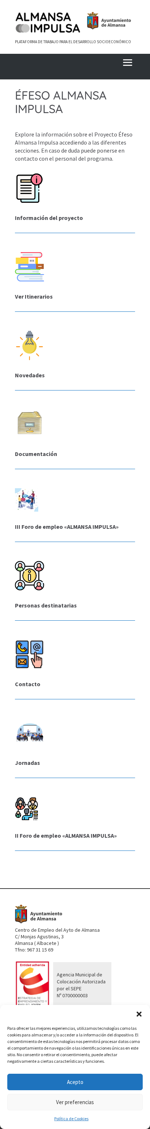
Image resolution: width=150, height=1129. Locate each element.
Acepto (75, 1081)
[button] (139, 1014)
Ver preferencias (75, 1102)
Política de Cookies (71, 1118)
